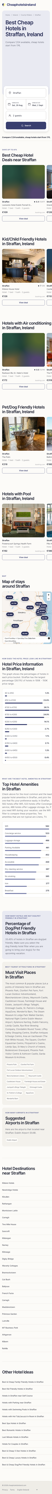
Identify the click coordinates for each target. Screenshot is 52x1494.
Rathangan (7, 1203)
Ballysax (5, 1286)
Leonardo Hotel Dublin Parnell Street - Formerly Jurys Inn (27, 205)
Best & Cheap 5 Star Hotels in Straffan (19, 1451)
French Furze (8, 1293)
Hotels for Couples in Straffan (15, 1444)
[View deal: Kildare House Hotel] (23, 266)
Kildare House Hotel (10, 289)
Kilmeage (6, 1252)
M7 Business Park (10, 1328)
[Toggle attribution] (49, 638)
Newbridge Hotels (10, 1190)
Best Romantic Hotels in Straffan (16, 1430)
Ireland (15, 15)
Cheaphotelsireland (21, 4)
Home (7, 15)
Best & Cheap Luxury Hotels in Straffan (19, 1458)
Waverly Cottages (10, 1266)
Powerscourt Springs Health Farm (16, 543)
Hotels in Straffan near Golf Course (17, 1396)
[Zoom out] (49, 599)
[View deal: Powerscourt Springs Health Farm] (23, 520)
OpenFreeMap (10, 638)
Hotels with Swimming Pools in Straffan (19, 1409)
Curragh (5, 1217)
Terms (12, 1490)
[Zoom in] (49, 595)
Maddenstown (8, 1307)
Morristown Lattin (10, 1210)
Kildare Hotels (8, 1183)
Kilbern (5, 1341)
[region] (27, 618)
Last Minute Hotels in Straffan (15, 1437)
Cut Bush (6, 1279)
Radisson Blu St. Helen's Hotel (15, 373)
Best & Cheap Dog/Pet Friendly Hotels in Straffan (23, 1464)
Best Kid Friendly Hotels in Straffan (17, 1389)
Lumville (5, 1321)
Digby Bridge (8, 1259)
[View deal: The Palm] (23, 434)
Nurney (5, 1245)
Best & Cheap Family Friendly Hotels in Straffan (22, 1382)
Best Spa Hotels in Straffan (14, 1423)
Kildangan (6, 1238)
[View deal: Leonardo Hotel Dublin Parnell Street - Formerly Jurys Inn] (23, 182)
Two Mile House (9, 1224)
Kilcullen (5, 1197)
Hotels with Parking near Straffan (16, 1402)
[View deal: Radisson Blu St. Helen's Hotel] (23, 350)
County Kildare (26, 15)
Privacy (5, 1490)
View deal (23, 218)
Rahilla (5, 1348)
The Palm (6, 457)
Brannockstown (9, 1272)
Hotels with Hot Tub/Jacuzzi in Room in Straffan (23, 1416)
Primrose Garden (9, 1314)
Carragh (5, 1300)
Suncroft (6, 1231)
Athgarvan (6, 1334)
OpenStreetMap (10, 641)
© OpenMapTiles (22, 638)
